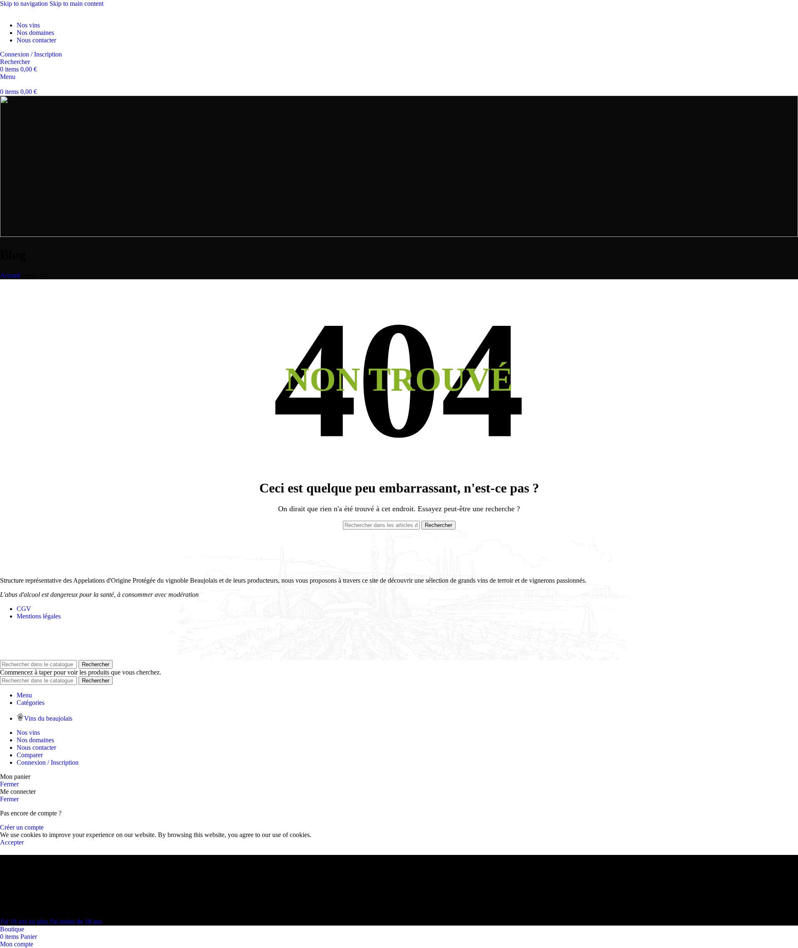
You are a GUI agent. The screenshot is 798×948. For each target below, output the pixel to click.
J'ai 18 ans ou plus (24, 921)
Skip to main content (76, 3)
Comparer (30, 754)
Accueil (10, 275)
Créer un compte (22, 827)
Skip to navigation (24, 3)
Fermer (9, 784)
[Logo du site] (1, 11)
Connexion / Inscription (48, 762)
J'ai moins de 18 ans (75, 921)
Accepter (12, 842)
